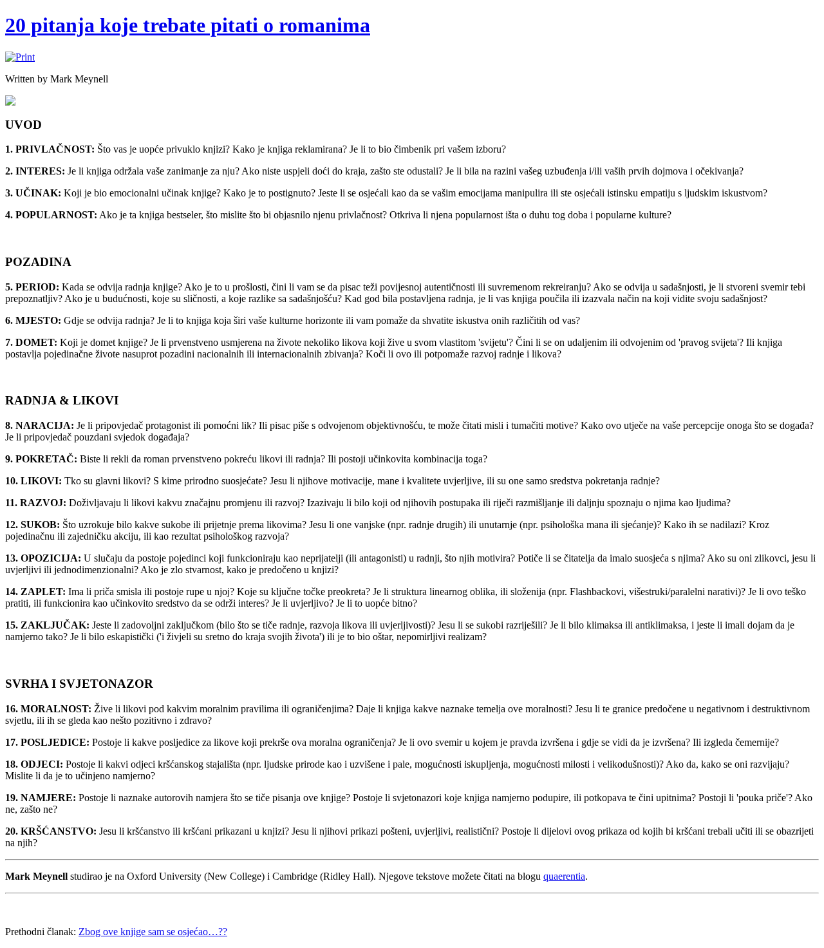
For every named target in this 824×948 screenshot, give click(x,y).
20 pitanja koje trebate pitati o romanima (187, 25)
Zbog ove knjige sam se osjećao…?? (153, 931)
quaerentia (564, 876)
